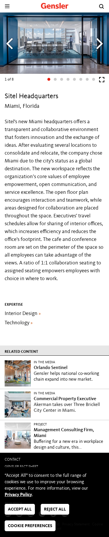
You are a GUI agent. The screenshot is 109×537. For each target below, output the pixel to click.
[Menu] (7, 6)
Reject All (55, 509)
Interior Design (23, 313)
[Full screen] (101, 81)
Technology (19, 322)
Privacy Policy (18, 495)
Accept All (20, 509)
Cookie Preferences (30, 526)
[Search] (101, 6)
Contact (12, 459)
